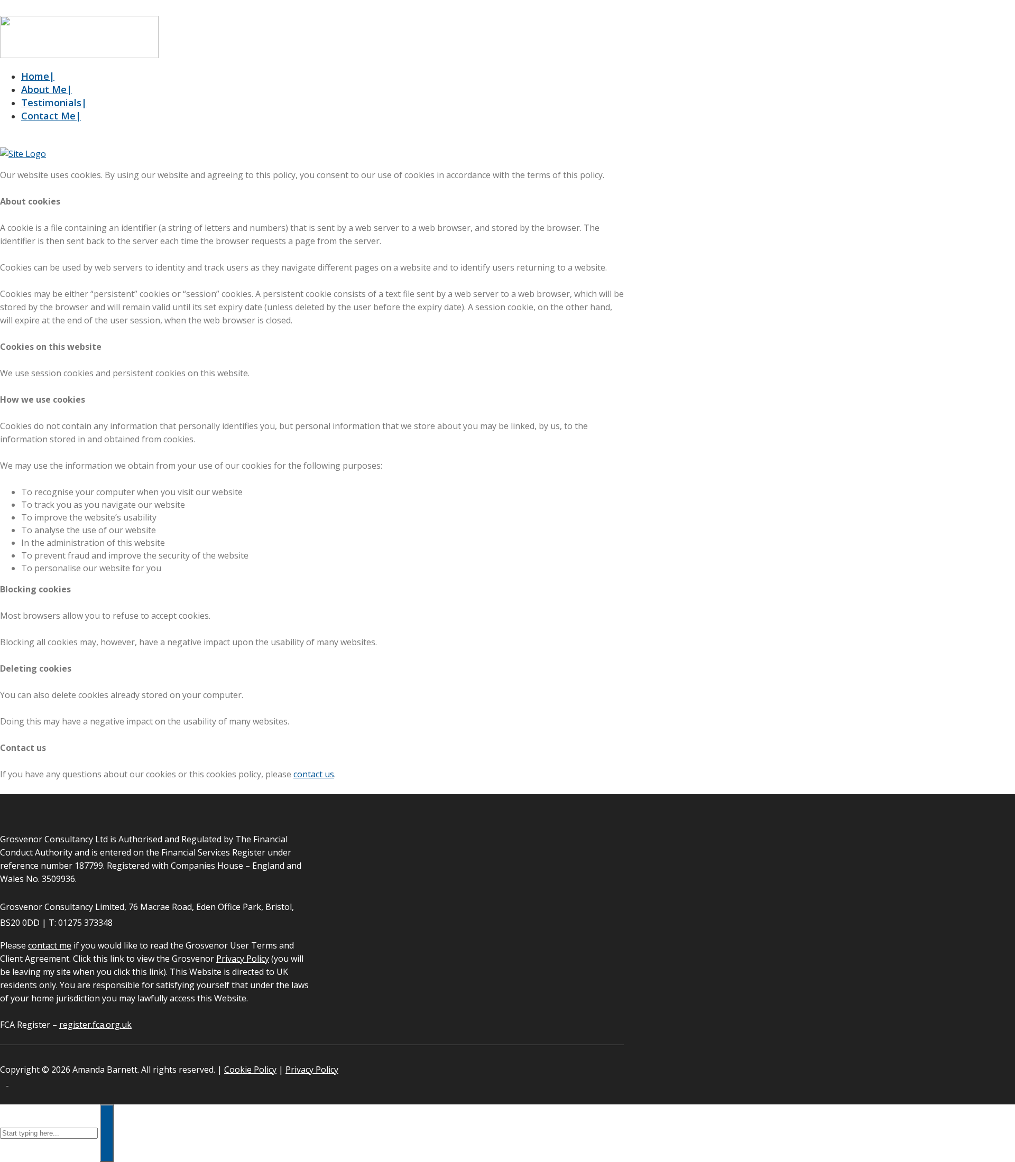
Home (37, 76)
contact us (313, 774)
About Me (46, 89)
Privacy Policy (242, 958)
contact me (49, 945)
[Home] (23, 154)
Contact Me (51, 115)
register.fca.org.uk (95, 1024)
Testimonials (54, 102)
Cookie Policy (250, 1069)
